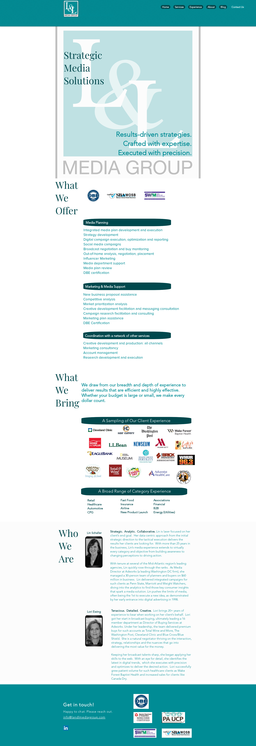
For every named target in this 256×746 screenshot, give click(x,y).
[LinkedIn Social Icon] (65, 728)
